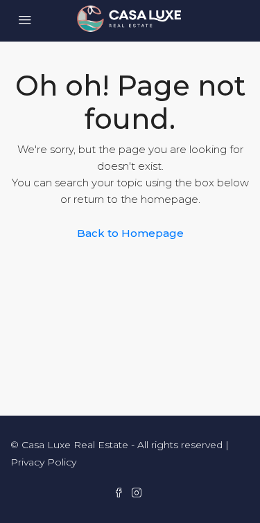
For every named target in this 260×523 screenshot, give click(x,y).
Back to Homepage (130, 233)
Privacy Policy (43, 462)
